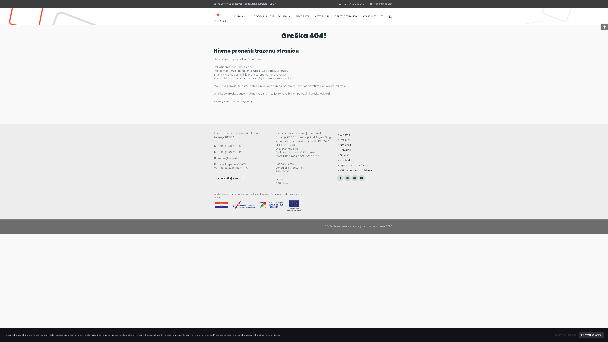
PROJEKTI (302, 16)
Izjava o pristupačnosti (353, 165)
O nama (344, 134)
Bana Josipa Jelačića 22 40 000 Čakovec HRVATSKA (231, 166)
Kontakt (344, 160)
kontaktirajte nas (229, 178)
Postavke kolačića (564, 334)
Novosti (344, 155)
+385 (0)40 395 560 (353, 3)
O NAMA (239, 16)
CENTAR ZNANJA (345, 16)
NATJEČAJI (321, 16)
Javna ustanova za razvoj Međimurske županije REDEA (245, 3)
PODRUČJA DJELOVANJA (270, 16)
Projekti (344, 139)
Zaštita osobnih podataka (355, 170)
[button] (604, 27)
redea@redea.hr (382, 3)
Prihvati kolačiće (591, 334)
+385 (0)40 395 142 (230, 152)
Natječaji (345, 144)
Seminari (345, 150)
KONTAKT (369, 16)
